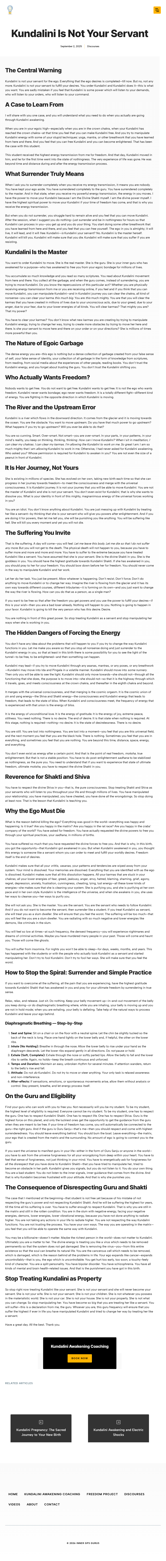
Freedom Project (102, 1494)
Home (13, 1494)
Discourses (93, 46)
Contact (52, 1504)
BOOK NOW (79, 1358)
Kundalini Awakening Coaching (52, 1494)
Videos (14, 1504)
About (32, 1504)
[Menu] (157, 10)
